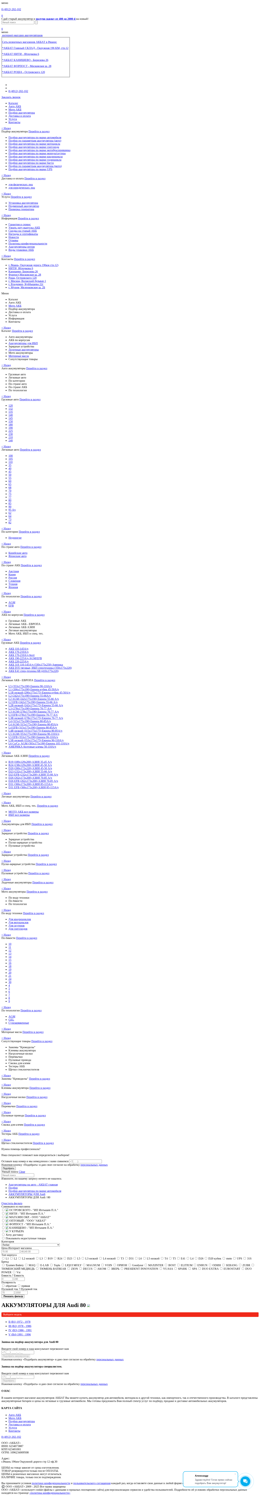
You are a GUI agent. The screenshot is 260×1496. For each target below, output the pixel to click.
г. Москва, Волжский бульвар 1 (27, 281)
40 (9, 468)
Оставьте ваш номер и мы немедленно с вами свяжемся (34, 1161)
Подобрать (8, 1168)
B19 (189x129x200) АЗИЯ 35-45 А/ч (30, 761)
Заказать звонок (11, 97)
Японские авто (17, 556)
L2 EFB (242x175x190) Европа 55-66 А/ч (32, 702)
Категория (7, 1241)
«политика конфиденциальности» (49, 1492)
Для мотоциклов (18, 922)
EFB (11, 605)
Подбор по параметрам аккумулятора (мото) (35, 166)
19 (9, 969)
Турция (12, 584)
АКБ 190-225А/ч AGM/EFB (25, 658)
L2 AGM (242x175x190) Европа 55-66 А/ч (33, 698)
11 (9, 947)
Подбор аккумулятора (21, 112)
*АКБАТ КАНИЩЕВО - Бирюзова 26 (25, 60)
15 (9, 959)
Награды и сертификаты (23, 233)
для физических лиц (20, 184)
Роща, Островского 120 (22, 277)
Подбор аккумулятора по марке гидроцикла (34, 159)
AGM (11, 602)
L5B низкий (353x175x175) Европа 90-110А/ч (35, 740)
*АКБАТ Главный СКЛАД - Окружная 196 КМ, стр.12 (35, 48)
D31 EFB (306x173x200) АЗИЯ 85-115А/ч (33, 787)
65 (9, 484)
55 (9, 477)
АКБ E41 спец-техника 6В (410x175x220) (33, 671)
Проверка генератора (21, 209)
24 (9, 978)
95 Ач (12, 509)
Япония (13, 587)
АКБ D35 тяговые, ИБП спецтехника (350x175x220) (40, 667)
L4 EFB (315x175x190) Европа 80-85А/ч (32, 727)
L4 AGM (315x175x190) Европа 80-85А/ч (33, 724)
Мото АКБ (14, 109)
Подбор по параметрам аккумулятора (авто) (34, 140)
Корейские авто (17, 552)
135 (10, 411)
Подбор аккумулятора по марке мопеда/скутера (37, 153)
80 (9, 500)
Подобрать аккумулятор (16, 1356)
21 (9, 975)
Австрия (13, 571)
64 (9, 516)
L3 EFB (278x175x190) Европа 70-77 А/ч (32, 714)
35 (9, 465)
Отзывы (13, 240)
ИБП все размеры (19, 814)
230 (10, 434)
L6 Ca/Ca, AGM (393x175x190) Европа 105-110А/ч (38, 743)
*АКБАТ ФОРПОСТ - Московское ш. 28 (26, 66)
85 (9, 503)
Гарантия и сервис (19, 224)
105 (10, 458)
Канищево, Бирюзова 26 (23, 271)
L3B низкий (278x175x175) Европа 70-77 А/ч (35, 718)
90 (9, 506)
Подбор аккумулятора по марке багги (31, 162)
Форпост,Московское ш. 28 (24, 274)
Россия (12, 577)
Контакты (14, 122)
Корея (12, 574)
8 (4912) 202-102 (11, 9)
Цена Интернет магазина (16, 1248)
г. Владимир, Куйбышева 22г (26, 284)
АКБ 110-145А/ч (18, 648)
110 (10, 462)
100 (10, 455)
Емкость (12, 1275)
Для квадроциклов (19, 919)
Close (22, 1171)
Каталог (13, 103)
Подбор (13, 1187)
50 (9, 474)
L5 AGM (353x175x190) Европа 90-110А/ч (33, 733)
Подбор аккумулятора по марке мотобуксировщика (39, 150)
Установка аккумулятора (23, 202)
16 (9, 963)
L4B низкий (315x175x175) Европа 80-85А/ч (35, 730)
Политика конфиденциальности (27, 243)
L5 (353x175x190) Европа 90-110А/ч (30, 686)
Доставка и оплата (19, 115)
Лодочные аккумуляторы (23, 349)
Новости (13, 237)
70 (9, 490)
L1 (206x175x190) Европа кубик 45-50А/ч (33, 689)
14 (9, 956)
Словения (14, 580)
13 (9, 953)
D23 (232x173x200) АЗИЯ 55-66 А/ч (30, 771)
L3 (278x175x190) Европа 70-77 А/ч (29, 708)
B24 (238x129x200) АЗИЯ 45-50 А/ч (30, 765)
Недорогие (15, 537)
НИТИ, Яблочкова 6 (20, 268)
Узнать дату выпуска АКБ (24, 227)
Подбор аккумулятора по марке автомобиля (34, 137)
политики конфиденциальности (51, 1483)
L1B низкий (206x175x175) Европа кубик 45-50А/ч (39, 692)
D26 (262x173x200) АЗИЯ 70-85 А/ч (30, 777)
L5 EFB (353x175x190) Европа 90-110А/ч (33, 737)
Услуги (12, 119)
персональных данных (94, 1164)
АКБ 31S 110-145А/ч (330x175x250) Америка (35, 664)
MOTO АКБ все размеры (23, 811)
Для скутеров (16, 925)
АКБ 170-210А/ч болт (21, 655)
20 (9, 972)
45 (9, 471)
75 (9, 493)
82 (9, 522)
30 (9, 982)
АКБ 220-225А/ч (18, 661)
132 (10, 408)
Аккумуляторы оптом (21, 246)
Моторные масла (18, 355)
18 (9, 966)
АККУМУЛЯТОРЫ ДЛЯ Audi (26, 1194)
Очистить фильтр (11, 1203)
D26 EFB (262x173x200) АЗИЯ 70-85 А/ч (33, 780)
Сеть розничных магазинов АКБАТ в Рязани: (29, 41)
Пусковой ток (19, 1289)
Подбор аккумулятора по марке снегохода (33, 147)
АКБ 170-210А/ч (18, 651)
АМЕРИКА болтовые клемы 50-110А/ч (32, 746)
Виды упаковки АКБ (21, 249)
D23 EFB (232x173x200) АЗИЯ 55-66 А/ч (33, 774)
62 (9, 512)
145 (10, 418)
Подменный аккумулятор (23, 206)
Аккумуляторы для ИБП (23, 343)
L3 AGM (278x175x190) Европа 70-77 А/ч (33, 711)
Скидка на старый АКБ (22, 230)
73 (9, 519)
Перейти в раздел (39, 131)
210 (10, 437)
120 (10, 405)
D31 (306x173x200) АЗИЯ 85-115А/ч (30, 784)
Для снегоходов (17, 928)
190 (10, 427)
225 (10, 430)
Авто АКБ (14, 106)
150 (10, 421)
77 (9, 497)
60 (9, 481)
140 (10, 415)
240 (10, 440)
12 (9, 950)
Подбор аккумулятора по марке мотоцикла (34, 143)
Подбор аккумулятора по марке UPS (30, 169)
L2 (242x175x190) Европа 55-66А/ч (29, 695)
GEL (11, 1019)
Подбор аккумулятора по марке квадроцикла (35, 156)
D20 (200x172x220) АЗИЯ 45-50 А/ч (30, 768)
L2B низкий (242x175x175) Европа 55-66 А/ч (35, 705)
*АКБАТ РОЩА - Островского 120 (23, 72)
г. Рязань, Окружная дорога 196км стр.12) (33, 265)
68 (9, 487)
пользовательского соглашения (92, 1483)
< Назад (6, 128)
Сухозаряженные (18, 1022)
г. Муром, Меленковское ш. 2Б (26, 287)
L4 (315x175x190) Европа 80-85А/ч (29, 721)
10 (9, 943)
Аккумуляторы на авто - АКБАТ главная (33, 1184)
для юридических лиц (21, 187)
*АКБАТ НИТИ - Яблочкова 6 (20, 54)
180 (10, 424)
